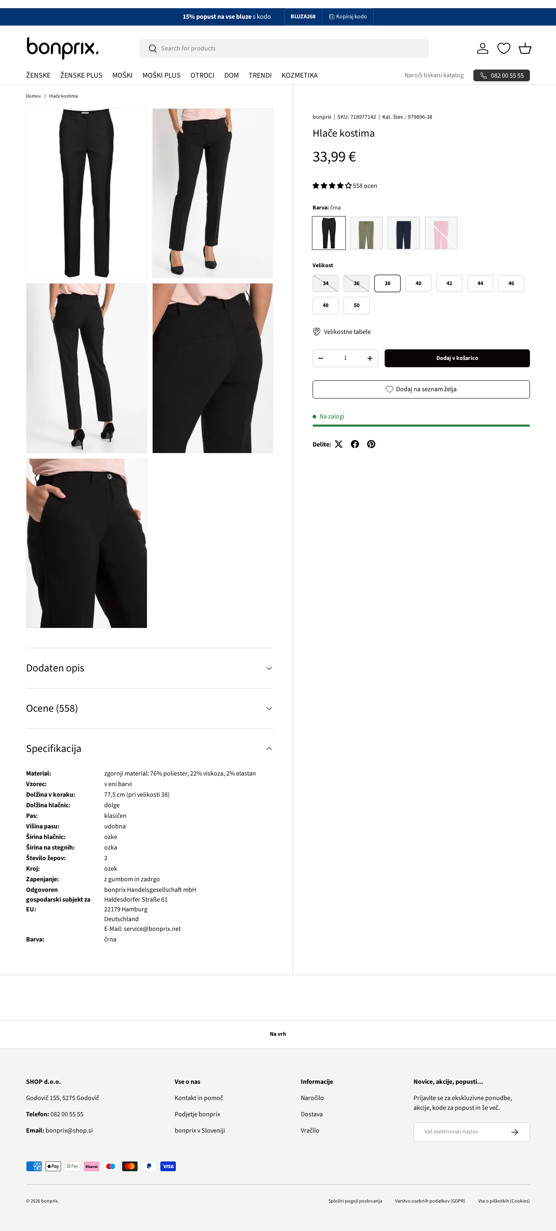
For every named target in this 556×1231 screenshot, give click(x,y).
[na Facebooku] (355, 444)
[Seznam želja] (504, 48)
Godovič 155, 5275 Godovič (62, 1098)
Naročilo (312, 1098)
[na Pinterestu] (371, 444)
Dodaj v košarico (457, 358)
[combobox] (284, 48)
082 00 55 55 (54, 1114)
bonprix (322, 117)
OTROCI (202, 75)
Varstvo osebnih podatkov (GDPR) (430, 1201)
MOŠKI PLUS (161, 75)
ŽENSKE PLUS (81, 75)
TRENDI (260, 75)
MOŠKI (122, 75)
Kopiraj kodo (351, 17)
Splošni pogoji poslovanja (355, 1201)
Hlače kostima (63, 96)
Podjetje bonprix (197, 1114)
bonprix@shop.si (59, 1130)
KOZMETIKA (300, 75)
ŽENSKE (38, 75)
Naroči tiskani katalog (434, 75)
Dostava (312, 1114)
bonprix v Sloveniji (200, 1130)
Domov (33, 96)
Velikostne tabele (347, 331)
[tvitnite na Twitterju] (339, 444)
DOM (231, 75)
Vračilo (310, 1130)
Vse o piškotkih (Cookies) (504, 1201)
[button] (525, 48)
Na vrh (278, 1034)
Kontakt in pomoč (199, 1098)
